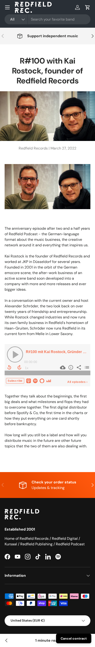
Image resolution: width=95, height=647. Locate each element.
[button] (88, 7)
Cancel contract (74, 638)
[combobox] (47, 19)
